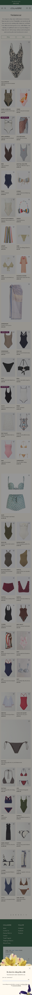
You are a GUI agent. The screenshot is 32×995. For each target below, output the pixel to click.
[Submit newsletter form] (28, 979)
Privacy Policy (25, 984)
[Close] (30, 968)
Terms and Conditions (16, 985)
